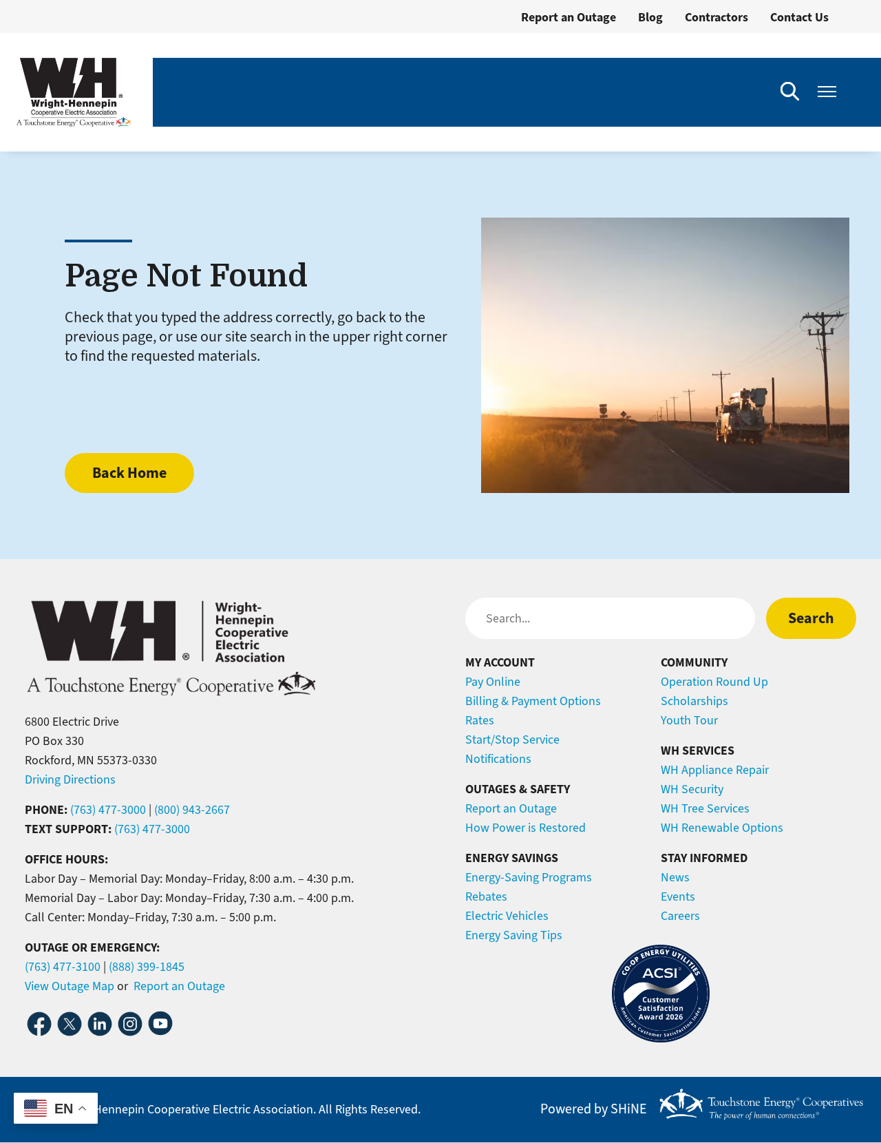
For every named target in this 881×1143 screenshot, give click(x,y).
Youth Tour (689, 720)
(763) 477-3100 (62, 966)
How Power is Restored (525, 827)
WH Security (692, 789)
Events (678, 896)
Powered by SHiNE (593, 1109)
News (675, 877)
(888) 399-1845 (146, 966)
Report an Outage (568, 17)
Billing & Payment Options (533, 701)
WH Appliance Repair (715, 769)
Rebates (486, 896)
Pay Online (492, 681)
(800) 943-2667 (192, 809)
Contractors (716, 17)
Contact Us (799, 17)
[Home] (74, 92)
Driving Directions (70, 779)
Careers (680, 915)
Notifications (498, 758)
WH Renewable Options (722, 827)
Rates (479, 720)
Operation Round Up (714, 681)
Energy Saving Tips (513, 935)
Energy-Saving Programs (528, 877)
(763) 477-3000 (108, 809)
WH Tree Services (705, 808)
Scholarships (694, 701)
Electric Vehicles (507, 915)
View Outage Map (69, 986)
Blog (650, 17)
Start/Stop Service (512, 739)
